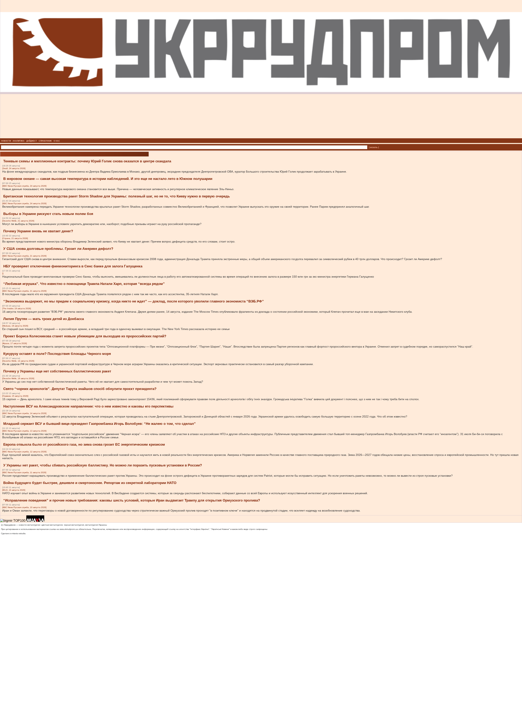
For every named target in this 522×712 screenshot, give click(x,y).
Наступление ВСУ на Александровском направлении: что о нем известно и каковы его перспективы (88, 406)
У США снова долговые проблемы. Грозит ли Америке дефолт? (58, 249)
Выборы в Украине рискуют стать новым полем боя (48, 214)
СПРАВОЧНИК (45, 141)
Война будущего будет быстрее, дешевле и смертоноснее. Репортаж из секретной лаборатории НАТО (89, 483)
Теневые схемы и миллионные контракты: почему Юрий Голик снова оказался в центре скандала (87, 161)
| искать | (374, 147)
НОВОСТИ (6, 141)
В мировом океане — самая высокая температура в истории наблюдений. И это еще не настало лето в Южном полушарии (107, 179)
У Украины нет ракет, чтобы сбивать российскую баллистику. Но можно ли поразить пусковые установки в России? (102, 465)
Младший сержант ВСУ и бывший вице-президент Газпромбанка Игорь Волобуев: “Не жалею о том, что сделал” (99, 424)
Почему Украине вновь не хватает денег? (38, 231)
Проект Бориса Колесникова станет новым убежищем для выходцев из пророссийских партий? (84, 336)
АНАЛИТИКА (18, 141)
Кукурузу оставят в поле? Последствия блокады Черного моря (57, 354)
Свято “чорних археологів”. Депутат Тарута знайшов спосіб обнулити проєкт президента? (79, 389)
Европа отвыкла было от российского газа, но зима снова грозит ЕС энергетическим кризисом (84, 444)
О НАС (57, 141)
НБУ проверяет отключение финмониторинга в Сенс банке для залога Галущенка (72, 266)
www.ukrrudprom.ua (69, 529)
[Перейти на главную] (261, 137)
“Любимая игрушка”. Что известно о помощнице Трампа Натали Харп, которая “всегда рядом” (84, 284)
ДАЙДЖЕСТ (31, 141)
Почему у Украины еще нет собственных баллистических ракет (57, 371)
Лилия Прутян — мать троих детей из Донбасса (43, 319)
